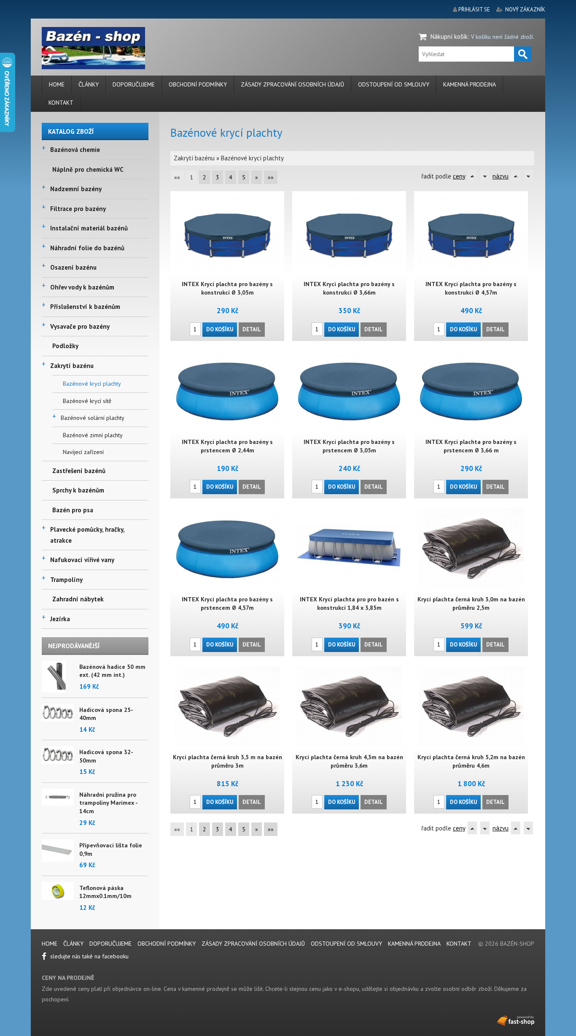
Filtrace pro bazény (78, 209)
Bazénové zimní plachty (93, 435)
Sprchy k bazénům (78, 490)
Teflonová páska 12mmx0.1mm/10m (105, 892)
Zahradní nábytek (78, 599)
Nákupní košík (449, 36)
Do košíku (219, 329)
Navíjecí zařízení (83, 452)
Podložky (65, 346)
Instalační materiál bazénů (89, 228)
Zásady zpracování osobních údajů (292, 84)
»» (271, 177)
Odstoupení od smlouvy (393, 84)
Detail (251, 329)
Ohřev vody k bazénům (82, 287)
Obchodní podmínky (198, 84)
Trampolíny (66, 580)
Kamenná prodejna (469, 84)
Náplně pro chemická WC (88, 169)
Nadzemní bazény (76, 189)
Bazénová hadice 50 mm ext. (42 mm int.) (112, 671)
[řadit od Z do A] (485, 176)
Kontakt (60, 102)
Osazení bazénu (73, 267)
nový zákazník (525, 9)
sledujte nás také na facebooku (88, 956)
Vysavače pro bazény (80, 326)
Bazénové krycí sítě (87, 401)
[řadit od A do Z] (472, 176)
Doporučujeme (134, 84)
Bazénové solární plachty (92, 418)
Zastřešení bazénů (78, 471)
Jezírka (60, 619)
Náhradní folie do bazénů (87, 248)
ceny (459, 176)
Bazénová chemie (75, 150)
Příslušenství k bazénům (85, 307)
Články (88, 84)
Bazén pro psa (72, 510)
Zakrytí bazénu (72, 366)
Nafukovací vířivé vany (82, 560)
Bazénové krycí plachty (92, 383)
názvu (501, 176)
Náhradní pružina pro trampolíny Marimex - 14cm (108, 803)
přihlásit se (474, 9)
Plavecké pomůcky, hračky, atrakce (87, 534)
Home (57, 84)
